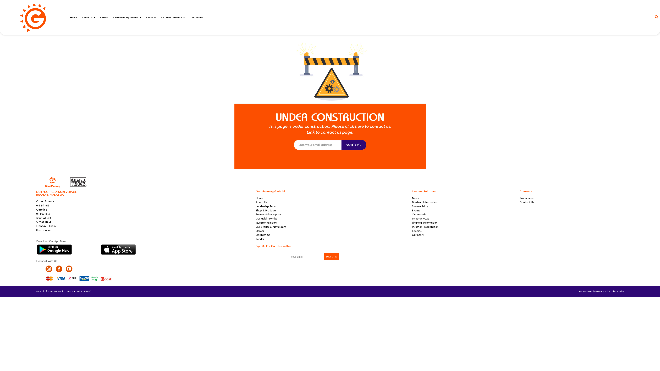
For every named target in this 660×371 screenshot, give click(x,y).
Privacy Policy (618, 291)
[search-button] (656, 17)
